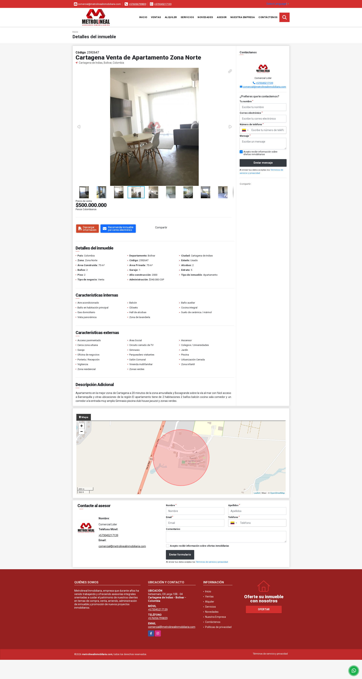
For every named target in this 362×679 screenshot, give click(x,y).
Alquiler (171, 17)
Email (169, 517)
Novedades (205, 17)
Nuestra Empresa (242, 17)
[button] (230, 71)
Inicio (143, 17)
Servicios (187, 17)
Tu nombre (246, 101)
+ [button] (81, 425)
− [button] (81, 431)
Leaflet (257, 492)
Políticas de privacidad (218, 627)
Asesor (222, 17)
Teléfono (234, 517)
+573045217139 (162, 4)
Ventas (156, 17)
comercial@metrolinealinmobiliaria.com (264, 86)
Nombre (171, 505)
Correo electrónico (251, 112)
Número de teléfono (252, 124)
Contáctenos (268, 17)
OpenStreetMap (277, 492)
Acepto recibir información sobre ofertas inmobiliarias (199, 546)
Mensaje (245, 135)
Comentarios (173, 529)
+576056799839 (137, 4)
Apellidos (234, 505)
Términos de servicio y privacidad (212, 562)
